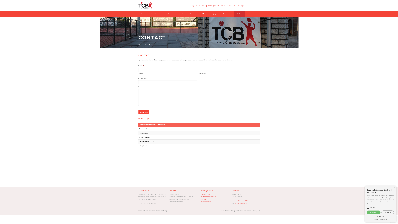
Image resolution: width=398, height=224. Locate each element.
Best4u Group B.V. (254, 210)
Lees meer (378, 204)
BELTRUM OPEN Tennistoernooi (179, 199)
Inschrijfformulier (206, 201)
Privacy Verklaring (161, 210)
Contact (239, 14)
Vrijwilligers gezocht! (176, 201)
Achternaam (202, 73)
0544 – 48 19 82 (243, 201)
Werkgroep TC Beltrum (238, 210)
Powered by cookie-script (380, 219)
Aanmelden (251, 14)
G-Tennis (204, 14)
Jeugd (215, 14)
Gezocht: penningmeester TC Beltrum (181, 196)
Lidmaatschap (205, 194)
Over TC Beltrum (156, 14)
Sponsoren (227, 14)
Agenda (181, 14)
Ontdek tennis (174, 194)
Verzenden (144, 112)
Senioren (193, 14)
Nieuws (170, 14)
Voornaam (141, 73)
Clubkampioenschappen (208, 196)
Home (143, 14)
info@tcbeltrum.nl (241, 203)
